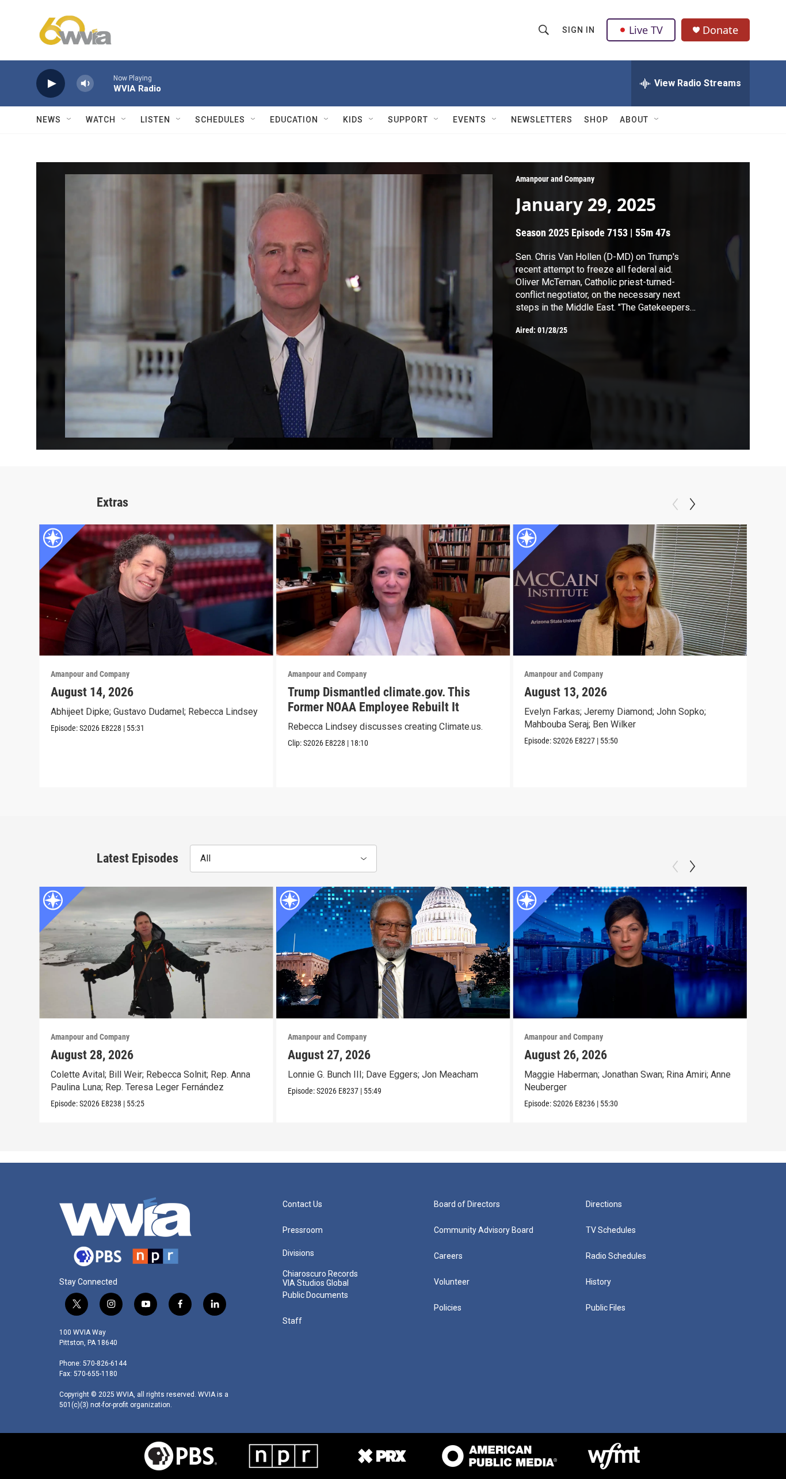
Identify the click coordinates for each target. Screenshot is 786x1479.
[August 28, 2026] (156, 952)
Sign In (578, 30)
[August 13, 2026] (630, 590)
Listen (155, 119)
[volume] (85, 84)
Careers (448, 1256)
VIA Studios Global (316, 1283)
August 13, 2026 (565, 692)
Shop (596, 119)
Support (408, 119)
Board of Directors (467, 1204)
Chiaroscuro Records (320, 1274)
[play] (50, 83)
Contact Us (302, 1204)
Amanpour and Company (555, 178)
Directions (604, 1204)
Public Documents (315, 1295)
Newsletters (542, 119)
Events (469, 119)
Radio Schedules (616, 1256)
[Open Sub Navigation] (69, 119)
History (598, 1282)
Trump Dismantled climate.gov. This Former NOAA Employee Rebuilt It (379, 699)
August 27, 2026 (329, 1055)
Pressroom (303, 1230)
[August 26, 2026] (630, 952)
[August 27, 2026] (393, 952)
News (48, 119)
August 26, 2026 (565, 1055)
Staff (292, 1321)
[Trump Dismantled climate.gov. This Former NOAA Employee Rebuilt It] (393, 590)
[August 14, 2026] (156, 590)
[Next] (692, 504)
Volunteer (452, 1282)
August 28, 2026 (92, 1055)
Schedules (220, 119)
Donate (720, 30)
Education (294, 119)
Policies (447, 1308)
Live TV (646, 30)
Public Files (605, 1308)
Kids (353, 119)
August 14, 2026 (92, 692)
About (634, 119)
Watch (101, 119)
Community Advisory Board (483, 1230)
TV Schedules (611, 1230)
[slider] (103, 83)
